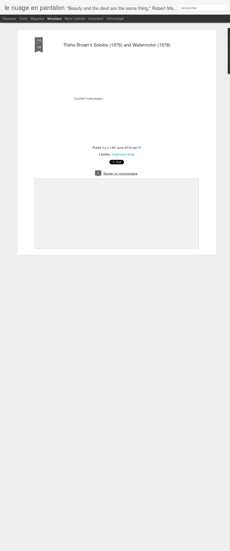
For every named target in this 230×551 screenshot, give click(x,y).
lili (139, 147)
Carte (23, 18)
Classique (9, 18)
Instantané (95, 18)
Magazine (37, 18)
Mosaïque (54, 18)
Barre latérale (75, 18)
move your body (123, 154)
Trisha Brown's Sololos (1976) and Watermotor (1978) (116, 44)
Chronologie (115, 18)
